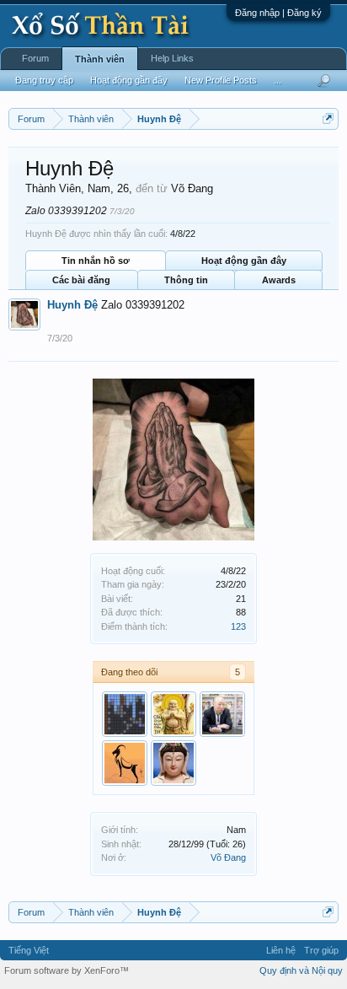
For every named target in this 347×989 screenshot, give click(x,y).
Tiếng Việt (28, 950)
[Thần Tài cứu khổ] (124, 763)
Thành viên (100, 59)
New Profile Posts (220, 80)
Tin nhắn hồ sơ (95, 260)
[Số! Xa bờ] (173, 763)
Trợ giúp (321, 950)
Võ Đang (228, 857)
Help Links (172, 58)
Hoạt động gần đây (243, 260)
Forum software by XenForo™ (66, 970)
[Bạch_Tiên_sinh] (222, 714)
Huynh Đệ (72, 304)
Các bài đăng (81, 280)
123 (238, 626)
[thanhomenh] (173, 714)
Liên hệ (281, 950)
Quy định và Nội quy (301, 970)
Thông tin (186, 280)
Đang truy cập (44, 80)
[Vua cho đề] (124, 714)
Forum (35, 58)
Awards (279, 280)
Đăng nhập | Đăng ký (278, 13)
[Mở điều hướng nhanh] (328, 118)
